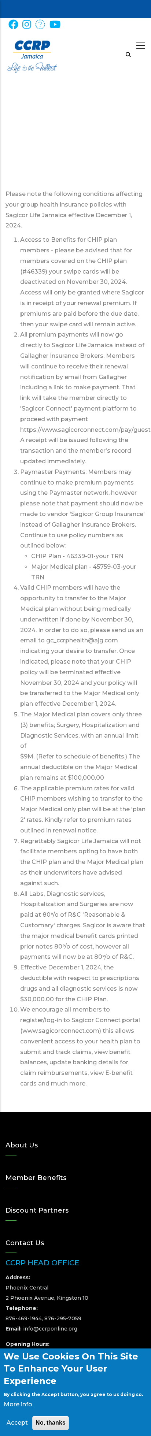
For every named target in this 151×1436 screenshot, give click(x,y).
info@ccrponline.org (50, 1328)
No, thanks (51, 1423)
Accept (17, 1422)
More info (18, 1404)
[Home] (32, 47)
